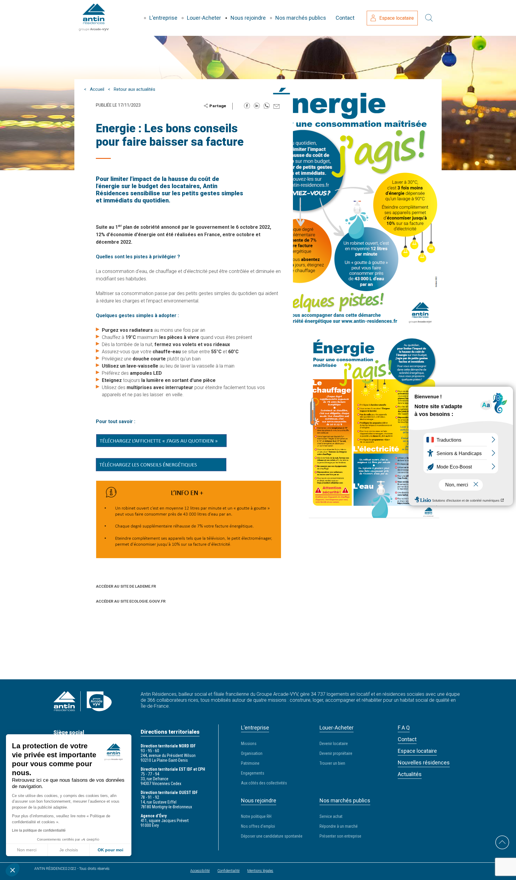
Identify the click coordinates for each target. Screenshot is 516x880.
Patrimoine (250, 763)
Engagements (252, 773)
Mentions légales (260, 871)
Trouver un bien (332, 763)
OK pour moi (110, 849)
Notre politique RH (256, 816)
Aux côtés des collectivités (264, 783)
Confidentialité (228, 871)
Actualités (410, 774)
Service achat (331, 816)
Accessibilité (200, 871)
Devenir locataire (334, 743)
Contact (345, 18)
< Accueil (94, 89)
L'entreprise (163, 18)
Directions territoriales (170, 732)
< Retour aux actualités (131, 89)
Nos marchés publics (300, 18)
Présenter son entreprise (340, 836)
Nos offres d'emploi (258, 826)
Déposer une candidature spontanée (271, 836)
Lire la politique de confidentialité (39, 830)
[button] (12, 870)
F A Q (404, 727)
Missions (249, 743)
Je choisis (68, 849)
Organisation (251, 753)
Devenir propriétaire (336, 753)
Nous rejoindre (248, 18)
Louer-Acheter (204, 18)
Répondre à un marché (339, 826)
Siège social (68, 732)
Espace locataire (396, 18)
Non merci (26, 849)
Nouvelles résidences (424, 762)
